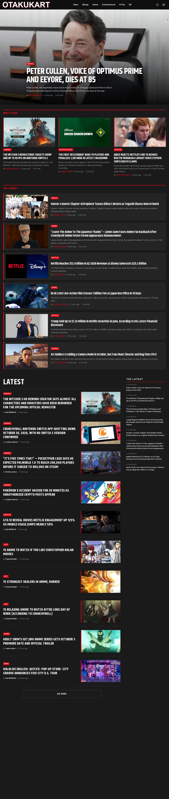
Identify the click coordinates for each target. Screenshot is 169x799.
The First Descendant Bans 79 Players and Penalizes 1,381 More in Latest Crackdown (83, 156)
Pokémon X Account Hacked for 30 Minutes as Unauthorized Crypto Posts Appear (36, 492)
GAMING (7, 149)
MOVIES (30, 64)
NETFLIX (118, 149)
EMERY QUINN (67, 172)
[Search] (157, 4)
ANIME (54, 226)
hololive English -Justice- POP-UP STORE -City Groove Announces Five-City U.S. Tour (36, 671)
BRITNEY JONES (35, 95)
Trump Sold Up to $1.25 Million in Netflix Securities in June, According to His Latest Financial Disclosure (104, 323)
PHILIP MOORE (59, 247)
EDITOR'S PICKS (65, 149)
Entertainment (108, 5)
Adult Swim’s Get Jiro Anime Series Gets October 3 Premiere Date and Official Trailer (39, 641)
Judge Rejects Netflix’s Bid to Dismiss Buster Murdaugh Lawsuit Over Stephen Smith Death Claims (137, 158)
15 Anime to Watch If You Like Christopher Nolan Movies (38, 552)
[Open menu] (163, 4)
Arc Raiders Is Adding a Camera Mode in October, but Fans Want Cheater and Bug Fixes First (104, 354)
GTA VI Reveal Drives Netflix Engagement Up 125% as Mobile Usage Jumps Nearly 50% (39, 522)
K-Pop (122, 5)
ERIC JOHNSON (59, 362)
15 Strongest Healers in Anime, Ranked (31, 582)
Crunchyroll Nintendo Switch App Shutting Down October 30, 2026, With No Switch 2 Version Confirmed (39, 433)
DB (130, 5)
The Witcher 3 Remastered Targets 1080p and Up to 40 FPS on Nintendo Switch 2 (27, 156)
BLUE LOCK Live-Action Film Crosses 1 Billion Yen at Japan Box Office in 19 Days (96, 293)
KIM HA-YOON (59, 215)
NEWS (6, 663)
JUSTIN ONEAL (59, 336)
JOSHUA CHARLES (61, 304)
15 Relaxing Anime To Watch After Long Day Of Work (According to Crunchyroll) (36, 611)
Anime (95, 5)
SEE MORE (62, 694)
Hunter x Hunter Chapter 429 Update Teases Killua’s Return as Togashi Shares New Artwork (105, 204)
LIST (6, 544)
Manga (85, 5)
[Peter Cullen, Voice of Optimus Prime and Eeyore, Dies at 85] (84, 56)
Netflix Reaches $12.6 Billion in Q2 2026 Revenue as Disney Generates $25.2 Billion (98, 263)
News (75, 5)
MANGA (55, 198)
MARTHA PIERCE (13, 169)
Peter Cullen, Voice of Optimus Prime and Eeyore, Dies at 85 (84, 75)
